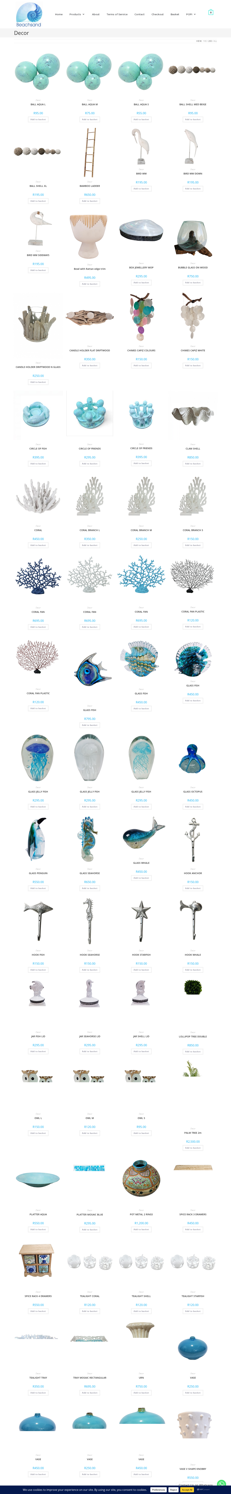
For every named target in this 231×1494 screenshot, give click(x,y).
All (215, 41)
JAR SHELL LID (141, 1036)
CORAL (38, 530)
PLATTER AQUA (38, 1214)
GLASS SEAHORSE (90, 873)
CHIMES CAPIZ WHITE (193, 350)
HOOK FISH (38, 954)
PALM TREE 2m (192, 1132)
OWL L (38, 1118)
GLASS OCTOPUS (192, 791)
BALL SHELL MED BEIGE (192, 104)
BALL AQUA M (90, 104)
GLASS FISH (89, 710)
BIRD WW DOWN (192, 173)
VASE (193, 1377)
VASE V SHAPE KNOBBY (193, 1468)
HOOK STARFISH (141, 954)
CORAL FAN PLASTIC (192, 611)
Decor (38, 100)
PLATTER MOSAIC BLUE (90, 1214)
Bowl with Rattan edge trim (90, 268)
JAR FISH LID (38, 1036)
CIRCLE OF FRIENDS (90, 448)
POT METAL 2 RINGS (141, 1214)
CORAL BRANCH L (90, 530)
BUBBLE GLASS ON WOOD (193, 267)
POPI (189, 14)
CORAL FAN (38, 611)
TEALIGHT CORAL (90, 1296)
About (96, 14)
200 (210, 41)
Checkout (158, 14)
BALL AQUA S (141, 104)
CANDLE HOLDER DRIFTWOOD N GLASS (38, 367)
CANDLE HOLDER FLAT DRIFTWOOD (90, 350)
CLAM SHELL (193, 448)
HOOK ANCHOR (193, 873)
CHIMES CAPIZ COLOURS (141, 350)
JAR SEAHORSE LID (89, 1036)
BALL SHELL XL (38, 186)
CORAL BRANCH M (141, 530)
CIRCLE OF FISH (38, 448)
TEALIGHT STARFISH (193, 1296)
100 (205, 41)
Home (59, 14)
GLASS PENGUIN (38, 873)
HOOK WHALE (193, 954)
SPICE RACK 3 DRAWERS (192, 1214)
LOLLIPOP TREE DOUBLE (193, 1036)
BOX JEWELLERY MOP (141, 267)
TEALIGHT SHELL (141, 1296)
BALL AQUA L (38, 104)
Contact (139, 14)
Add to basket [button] (38, 119)
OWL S (141, 1118)
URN (141, 1377)
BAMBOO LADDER (90, 186)
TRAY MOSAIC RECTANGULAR (89, 1377)
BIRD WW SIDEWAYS (38, 255)
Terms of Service (117, 14)
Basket (175, 14)
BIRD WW (141, 173)
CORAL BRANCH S (193, 530)
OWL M (90, 1118)
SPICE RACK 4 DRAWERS (38, 1296)
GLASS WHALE (141, 862)
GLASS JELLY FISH (38, 791)
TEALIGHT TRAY (38, 1377)
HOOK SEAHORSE (90, 954)
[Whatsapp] (221, 1485)
